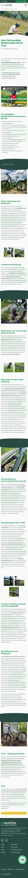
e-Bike (2, 847)
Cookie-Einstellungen (20, 869)
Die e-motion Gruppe (15, 852)
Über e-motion (14, 847)
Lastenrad (3, 852)
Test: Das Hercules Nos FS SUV (8, 78)
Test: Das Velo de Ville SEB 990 (8, 76)
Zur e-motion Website (6, 874)
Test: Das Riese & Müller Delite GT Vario (11, 72)
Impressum (3, 869)
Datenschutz (10, 869)
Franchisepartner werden (16, 849)
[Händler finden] (26, 5)
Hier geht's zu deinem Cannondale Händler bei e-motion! (14, 813)
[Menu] (2, 5)
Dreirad (2, 849)
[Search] (2, 9)
